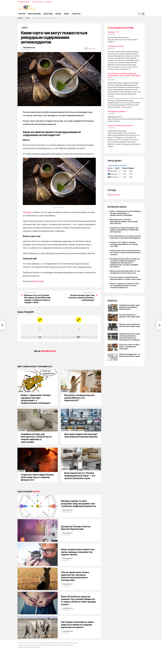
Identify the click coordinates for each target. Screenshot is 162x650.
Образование (34, 14)
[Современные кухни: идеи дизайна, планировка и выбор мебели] (113, 308)
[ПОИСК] (139, 14)
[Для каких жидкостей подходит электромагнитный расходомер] (81, 420)
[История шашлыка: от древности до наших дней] (113, 317)
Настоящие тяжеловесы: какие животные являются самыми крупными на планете (77, 624)
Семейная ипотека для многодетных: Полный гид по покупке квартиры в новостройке (36, 437)
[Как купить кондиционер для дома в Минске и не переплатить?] (81, 381)
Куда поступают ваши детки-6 (120, 126)
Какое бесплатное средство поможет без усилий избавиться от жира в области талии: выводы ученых (78, 600)
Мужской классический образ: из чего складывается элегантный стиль (125, 272)
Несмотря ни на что (116, 46)
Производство (77, 430)
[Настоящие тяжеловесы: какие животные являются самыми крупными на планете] (38, 627)
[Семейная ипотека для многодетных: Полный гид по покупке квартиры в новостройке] (37, 420)
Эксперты (27, 212)
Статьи (28, 391)
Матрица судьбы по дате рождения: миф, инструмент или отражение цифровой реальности (78, 503)
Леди (66, 14)
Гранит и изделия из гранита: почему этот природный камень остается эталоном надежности (124, 285)
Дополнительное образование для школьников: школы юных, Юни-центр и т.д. (124, 76)
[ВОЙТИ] (143, 14)
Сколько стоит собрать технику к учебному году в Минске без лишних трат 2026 (124, 244)
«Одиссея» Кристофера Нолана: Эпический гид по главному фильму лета (37, 477)
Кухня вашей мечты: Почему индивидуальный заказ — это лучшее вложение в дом (79, 475)
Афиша (21, 471)
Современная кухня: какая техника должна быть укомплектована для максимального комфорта (129, 337)
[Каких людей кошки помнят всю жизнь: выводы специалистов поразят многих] (38, 554)
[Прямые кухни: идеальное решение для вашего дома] (113, 327)
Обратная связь (38, 2)
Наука (58, 14)
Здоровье (48, 14)
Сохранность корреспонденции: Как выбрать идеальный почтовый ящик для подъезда (124, 230)
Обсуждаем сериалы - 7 (118, 111)
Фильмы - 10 (113, 32)
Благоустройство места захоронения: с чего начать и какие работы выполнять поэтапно (125, 252)
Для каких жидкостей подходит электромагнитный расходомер (81, 435)
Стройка (22, 430)
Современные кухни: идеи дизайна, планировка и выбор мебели (129, 307)
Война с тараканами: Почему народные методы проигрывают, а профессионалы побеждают (36, 399)
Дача (21, 391)
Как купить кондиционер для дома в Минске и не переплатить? (79, 398)
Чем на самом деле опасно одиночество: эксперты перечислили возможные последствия (75, 576)
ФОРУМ (22, 14)
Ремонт (65, 391)
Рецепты (76, 14)
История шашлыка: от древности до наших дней (129, 315)
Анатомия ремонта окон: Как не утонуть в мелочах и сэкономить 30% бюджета (125, 237)
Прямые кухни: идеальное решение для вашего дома (129, 325)
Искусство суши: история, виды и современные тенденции (129, 346)
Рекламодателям (23, 2)
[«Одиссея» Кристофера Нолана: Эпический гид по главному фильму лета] (37, 460)
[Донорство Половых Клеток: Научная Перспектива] (38, 530)
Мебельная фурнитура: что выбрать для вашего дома (129, 355)
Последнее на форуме (122, 27)
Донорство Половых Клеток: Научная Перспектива (76, 528)
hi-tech (65, 430)
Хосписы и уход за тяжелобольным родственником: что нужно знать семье (125, 278)
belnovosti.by (38, 281)
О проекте (48, 2)
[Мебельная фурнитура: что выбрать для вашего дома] (113, 357)
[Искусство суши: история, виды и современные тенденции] (113, 347)
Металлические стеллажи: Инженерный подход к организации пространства (124, 221)
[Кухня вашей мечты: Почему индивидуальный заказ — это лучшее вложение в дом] (81, 459)
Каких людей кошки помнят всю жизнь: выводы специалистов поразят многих (78, 552)
